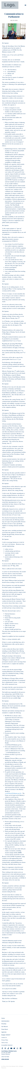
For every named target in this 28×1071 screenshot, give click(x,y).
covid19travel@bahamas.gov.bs (13, 793)
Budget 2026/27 (5, 1035)
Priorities (3, 1023)
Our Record (4, 1026)
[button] (25, 5)
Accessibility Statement (6, 1045)
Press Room (4, 1029)
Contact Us (4, 1037)
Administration (5, 1021)
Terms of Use (4, 1042)
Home (3, 1018)
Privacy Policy (4, 1040)
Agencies (3, 1032)
